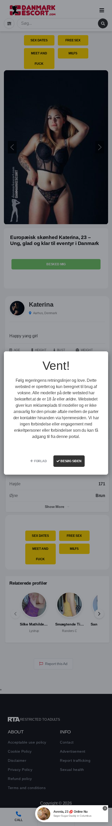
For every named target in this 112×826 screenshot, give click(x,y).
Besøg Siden (71, 461)
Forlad (40, 461)
